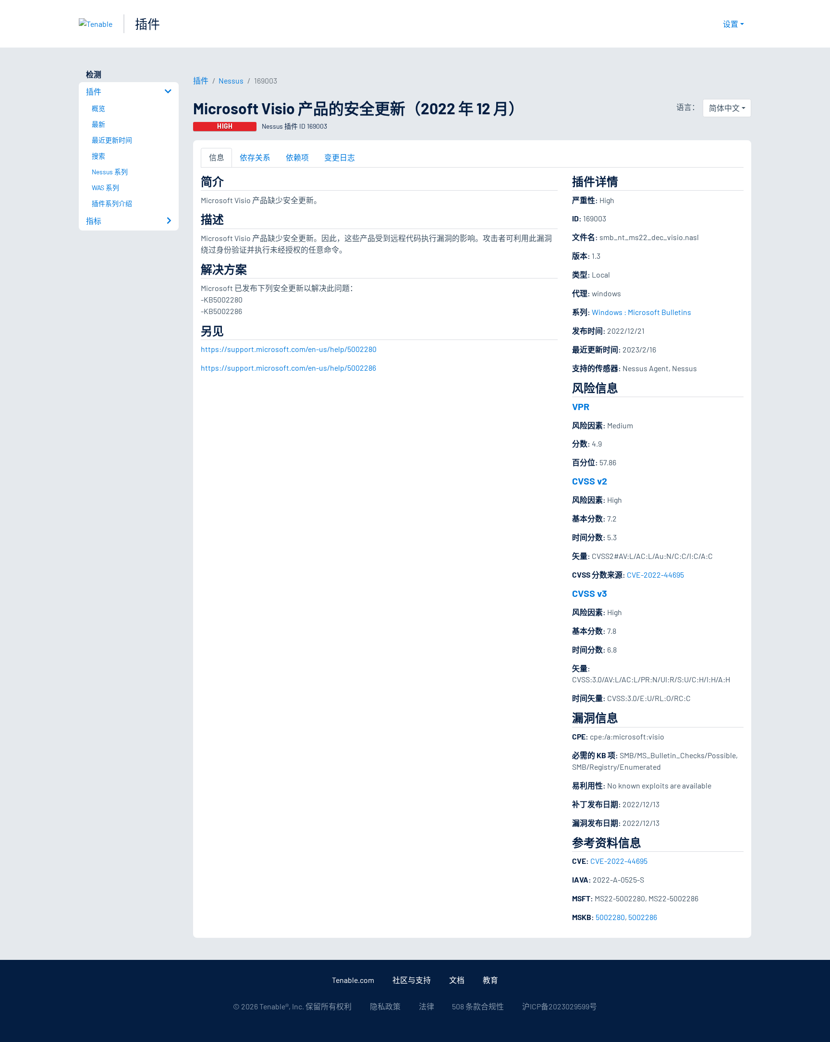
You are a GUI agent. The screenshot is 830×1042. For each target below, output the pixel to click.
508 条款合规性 (478, 1006)
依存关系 (255, 157)
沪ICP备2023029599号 (559, 1006)
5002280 (610, 916)
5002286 (642, 916)
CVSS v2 (589, 480)
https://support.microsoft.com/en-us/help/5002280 (289, 348)
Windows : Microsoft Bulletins (641, 311)
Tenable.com (353, 979)
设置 (730, 23)
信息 (216, 157)
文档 (456, 979)
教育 (490, 979)
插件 (147, 23)
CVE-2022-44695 (655, 574)
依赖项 (297, 157)
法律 (426, 1006)
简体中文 (724, 107)
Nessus (231, 80)
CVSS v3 (589, 593)
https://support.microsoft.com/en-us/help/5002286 (288, 367)
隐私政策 (385, 1006)
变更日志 (339, 157)
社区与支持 (411, 979)
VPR (580, 406)
